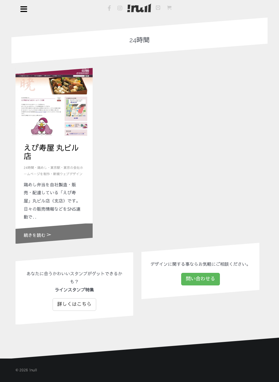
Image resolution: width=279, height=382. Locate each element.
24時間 (29, 167)
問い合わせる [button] (200, 278)
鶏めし (42, 167)
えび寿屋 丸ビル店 (51, 152)
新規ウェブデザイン (68, 174)
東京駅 (55, 167)
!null (33, 370)
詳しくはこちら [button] (74, 304)
